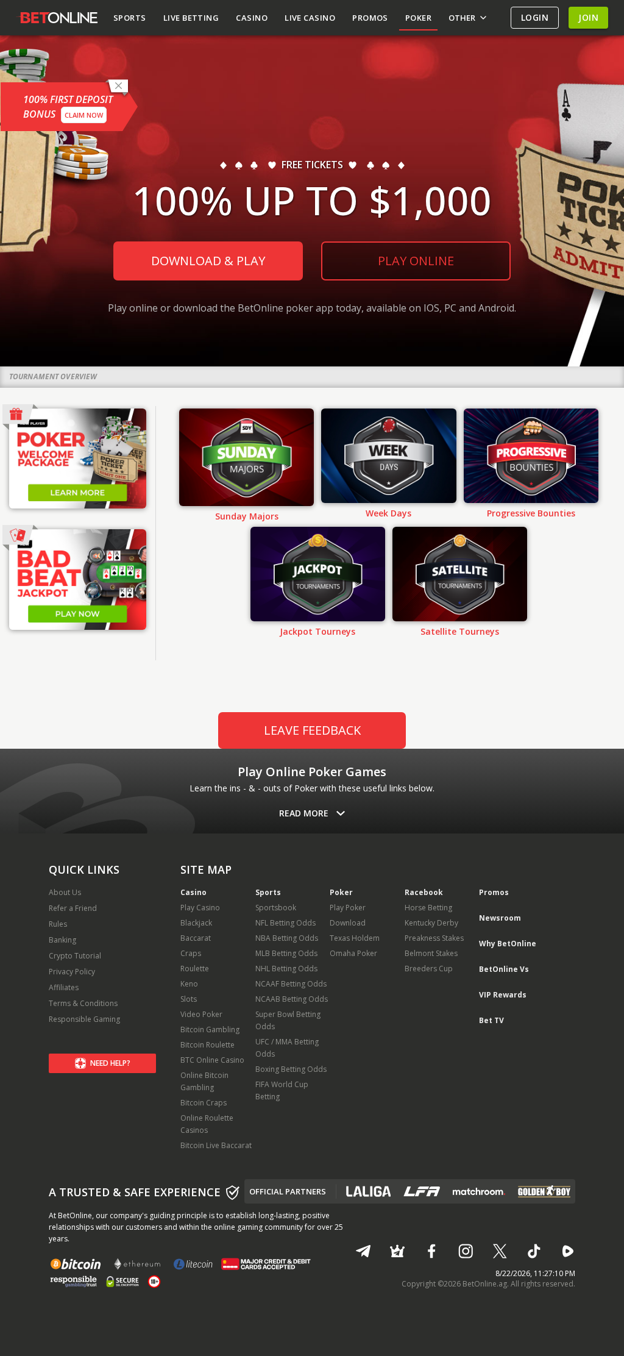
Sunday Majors (246, 516)
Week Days (388, 513)
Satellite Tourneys (459, 631)
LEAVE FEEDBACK (312, 730)
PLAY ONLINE (416, 260)
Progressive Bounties (531, 513)
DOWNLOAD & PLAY (208, 260)
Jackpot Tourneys (317, 631)
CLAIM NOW (84, 115)
